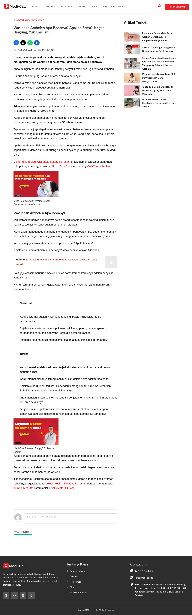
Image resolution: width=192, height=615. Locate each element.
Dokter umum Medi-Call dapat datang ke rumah (42, 161)
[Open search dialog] (160, 7)
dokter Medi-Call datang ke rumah (66, 483)
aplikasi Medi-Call (59, 166)
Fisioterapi (65, 7)
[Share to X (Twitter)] (23, 42)
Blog (105, 7)
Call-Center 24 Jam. (99, 166)
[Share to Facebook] (16, 42)
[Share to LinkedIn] (37, 42)
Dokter (35, 7)
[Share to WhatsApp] (30, 42)
